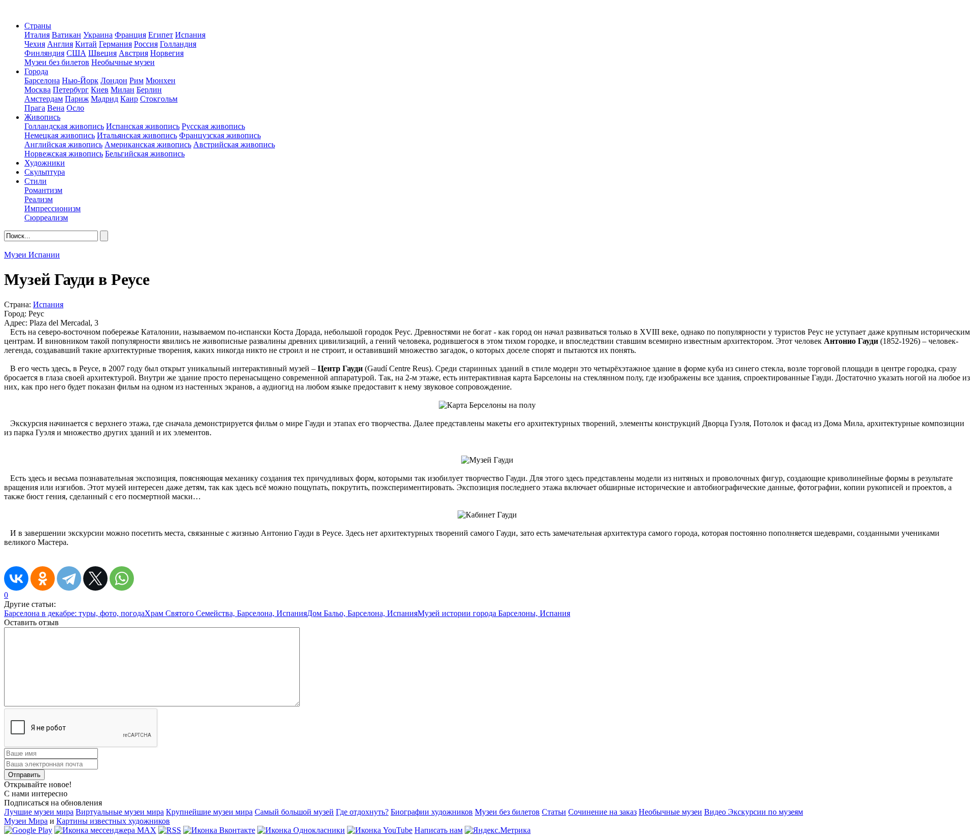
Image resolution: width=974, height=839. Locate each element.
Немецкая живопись (59, 135)
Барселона (42, 80)
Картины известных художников (113, 821)
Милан (122, 89)
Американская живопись (148, 144)
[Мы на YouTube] (379, 830)
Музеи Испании (32, 254)
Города (36, 71)
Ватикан (66, 34)
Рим (136, 80)
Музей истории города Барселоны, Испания (494, 613)
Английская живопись (63, 144)
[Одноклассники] (42, 578)
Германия (115, 44)
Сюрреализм (46, 217)
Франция (130, 34)
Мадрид (104, 98)
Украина (98, 34)
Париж (77, 98)
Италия (37, 34)
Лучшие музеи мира (39, 812)
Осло (75, 108)
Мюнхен (161, 80)
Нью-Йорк (80, 80)
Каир (129, 98)
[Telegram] (69, 578)
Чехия (34, 44)
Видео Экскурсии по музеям (753, 812)
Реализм (38, 199)
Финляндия (44, 53)
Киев (100, 89)
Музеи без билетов (56, 62)
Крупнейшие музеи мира (209, 812)
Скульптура (44, 172)
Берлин (149, 89)
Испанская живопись (143, 126)
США (76, 53)
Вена (55, 108)
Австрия (133, 53)
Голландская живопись (64, 126)
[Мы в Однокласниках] (301, 830)
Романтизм (43, 190)
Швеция (102, 53)
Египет (160, 34)
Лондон (113, 80)
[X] (95, 578)
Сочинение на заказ (602, 812)
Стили (35, 181)
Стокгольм (159, 98)
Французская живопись (220, 135)
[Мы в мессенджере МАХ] (105, 830)
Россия (146, 44)
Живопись (42, 117)
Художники (44, 162)
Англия (60, 44)
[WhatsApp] (122, 578)
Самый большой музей (294, 812)
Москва (37, 89)
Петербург (71, 89)
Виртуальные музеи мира (120, 812)
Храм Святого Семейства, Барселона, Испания (226, 613)
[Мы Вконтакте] (219, 830)
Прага (34, 108)
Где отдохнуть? (362, 812)
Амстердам (43, 98)
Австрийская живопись (234, 144)
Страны (37, 25)
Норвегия (167, 53)
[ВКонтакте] (16, 578)
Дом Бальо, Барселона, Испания (362, 613)
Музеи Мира (26, 821)
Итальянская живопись (137, 135)
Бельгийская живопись (145, 153)
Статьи (554, 812)
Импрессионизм (52, 208)
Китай (86, 44)
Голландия (178, 44)
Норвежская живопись (63, 153)
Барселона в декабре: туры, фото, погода (74, 613)
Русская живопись (213, 126)
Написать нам (438, 830)
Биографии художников (432, 812)
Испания (190, 34)
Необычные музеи (123, 62)
